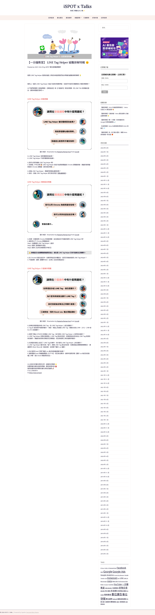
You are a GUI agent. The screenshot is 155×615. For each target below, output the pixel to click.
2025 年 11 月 (105, 184)
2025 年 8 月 (104, 196)
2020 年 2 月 (104, 464)
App (103, 568)
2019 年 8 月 (104, 485)
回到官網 (104, 18)
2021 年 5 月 (104, 403)
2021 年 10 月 (105, 383)
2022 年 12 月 (105, 326)
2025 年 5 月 (104, 209)
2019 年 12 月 (105, 468)
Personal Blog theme (32, 612)
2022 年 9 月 (104, 338)
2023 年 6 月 (104, 302)
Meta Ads (115, 581)
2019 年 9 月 (104, 481)
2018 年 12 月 (105, 517)
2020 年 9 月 (104, 436)
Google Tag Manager (119, 575)
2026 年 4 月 (104, 164)
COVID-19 (106, 568)
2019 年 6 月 (104, 493)
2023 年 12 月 (105, 278)
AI (101, 568)
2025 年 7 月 (104, 200)
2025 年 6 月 (104, 205)
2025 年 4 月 (104, 213)
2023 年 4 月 (104, 310)
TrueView (110, 584)
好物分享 (123, 587)
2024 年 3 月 (104, 265)
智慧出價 (115, 599)
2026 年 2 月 (104, 172)
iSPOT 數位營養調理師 (53, 67)
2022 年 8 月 (104, 343)
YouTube (118, 584)
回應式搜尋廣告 (108, 588)
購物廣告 (113, 602)
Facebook (121, 567)
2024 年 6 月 (104, 253)
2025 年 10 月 (105, 188)
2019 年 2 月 (104, 509)
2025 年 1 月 (104, 225)
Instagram (112, 578)
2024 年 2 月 (104, 270)
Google (107, 571)
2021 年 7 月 (104, 395)
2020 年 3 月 (104, 460)
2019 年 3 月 (104, 505)
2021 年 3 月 (104, 412)
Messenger (104, 581)
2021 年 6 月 (104, 399)
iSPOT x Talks (78, 6)
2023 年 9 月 (104, 290)
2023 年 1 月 (104, 322)
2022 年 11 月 (105, 330)
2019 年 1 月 (104, 513)
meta (109, 581)
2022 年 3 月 (104, 363)
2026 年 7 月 (104, 152)
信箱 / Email (105, 78)
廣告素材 (103, 591)
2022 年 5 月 (104, 355)
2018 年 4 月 (104, 550)
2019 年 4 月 (104, 501)
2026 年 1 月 (104, 176)
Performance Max (123, 581)
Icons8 (77, 152)
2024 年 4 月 (104, 261)
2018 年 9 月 (104, 529)
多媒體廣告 (115, 588)
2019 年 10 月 (105, 477)
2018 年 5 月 (104, 545)
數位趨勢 (109, 599)
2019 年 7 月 (104, 489)
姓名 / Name (105, 85)
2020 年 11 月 (105, 428)
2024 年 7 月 (104, 249)
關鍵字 (118, 602)
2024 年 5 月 (104, 257)
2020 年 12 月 (105, 424)
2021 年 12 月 (105, 375)
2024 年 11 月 (105, 233)
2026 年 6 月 (104, 156)
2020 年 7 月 (104, 444)
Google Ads (118, 571)
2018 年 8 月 (104, 533)
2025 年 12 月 (105, 180)
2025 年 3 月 (104, 217)
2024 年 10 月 (105, 237)
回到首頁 (51, 18)
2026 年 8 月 (104, 148)
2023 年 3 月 (104, 314)
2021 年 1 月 (104, 420)
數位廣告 (60, 18)
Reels (102, 584)
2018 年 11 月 (105, 521)
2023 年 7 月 (104, 298)
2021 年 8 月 (104, 391)
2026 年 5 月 (104, 160)
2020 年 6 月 (104, 448)
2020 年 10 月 (105, 432)
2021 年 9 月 (104, 387)
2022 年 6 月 (104, 351)
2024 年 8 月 (104, 245)
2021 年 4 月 (104, 408)
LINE (122, 578)
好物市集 (95, 18)
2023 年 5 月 (104, 306)
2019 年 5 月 (104, 497)
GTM (105, 578)
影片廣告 (108, 591)
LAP (119, 578)
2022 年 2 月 (104, 367)
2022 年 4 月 (104, 359)
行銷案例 (86, 18)
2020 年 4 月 (104, 456)
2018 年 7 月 (104, 537)
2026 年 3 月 (104, 168)
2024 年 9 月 (104, 241)
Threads (106, 584)
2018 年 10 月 (105, 525)
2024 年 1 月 (104, 274)
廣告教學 (68, 18)
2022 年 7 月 (104, 347)
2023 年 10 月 (105, 286)
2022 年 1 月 (104, 371)
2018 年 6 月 (104, 541)
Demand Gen (112, 568)
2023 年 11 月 (105, 282)
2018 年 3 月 (104, 554)
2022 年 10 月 (105, 334)
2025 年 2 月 (104, 221)
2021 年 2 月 (104, 416)
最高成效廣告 (122, 599)
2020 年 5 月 (104, 452)
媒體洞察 (77, 18)
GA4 (102, 572)
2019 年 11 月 (105, 472)
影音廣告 (114, 591)
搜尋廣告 (107, 594)
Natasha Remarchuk (64, 152)
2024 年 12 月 (105, 229)
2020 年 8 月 (104, 440)
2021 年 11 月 (105, 379)
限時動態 (122, 602)
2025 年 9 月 (104, 192)
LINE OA (126, 578)
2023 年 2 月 (104, 318)
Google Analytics (107, 575)
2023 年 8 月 (104, 294)
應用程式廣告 (122, 591)
